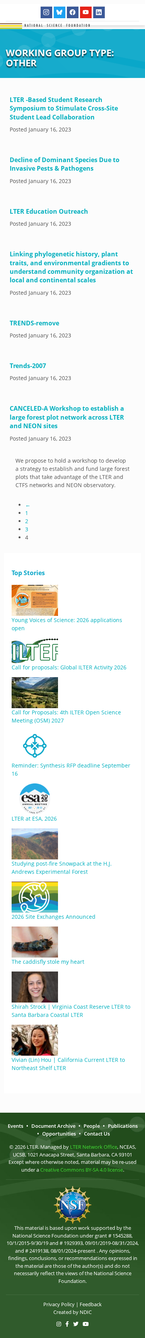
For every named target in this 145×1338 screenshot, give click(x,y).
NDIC (86, 1312)
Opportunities (59, 1133)
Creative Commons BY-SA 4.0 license (81, 1169)
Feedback (91, 1304)
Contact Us (97, 1133)
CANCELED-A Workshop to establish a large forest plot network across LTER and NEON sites (67, 417)
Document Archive (53, 1125)
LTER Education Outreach (49, 211)
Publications (123, 1125)
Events (15, 1125)
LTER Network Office (93, 1146)
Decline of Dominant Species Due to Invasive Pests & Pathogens (64, 164)
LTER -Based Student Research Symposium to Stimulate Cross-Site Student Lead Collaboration (64, 108)
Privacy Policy (59, 1304)
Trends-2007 (28, 365)
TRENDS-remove (34, 323)
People (92, 1125)
